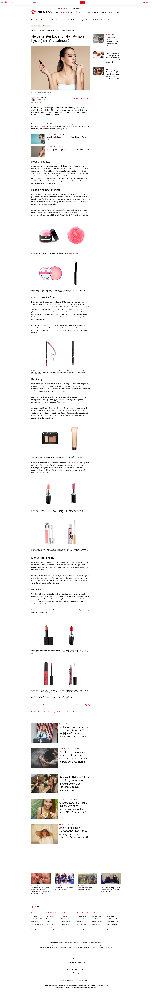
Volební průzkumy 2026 (37, 919)
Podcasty (103, 12)
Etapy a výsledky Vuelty (52, 919)
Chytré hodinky (99, 947)
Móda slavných (80, 20)
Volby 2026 (34, 916)
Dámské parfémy (73, 947)
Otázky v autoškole (111, 927)
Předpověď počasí (68, 942)
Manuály (71, 712)
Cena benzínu (84, 942)
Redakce (51, 959)
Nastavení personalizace (77, 962)
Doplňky (88, 20)
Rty (44, 712)
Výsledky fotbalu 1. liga (66, 919)
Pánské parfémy (108, 947)
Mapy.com (60, 942)
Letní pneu (80, 947)
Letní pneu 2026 (111, 916)
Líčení (94, 20)
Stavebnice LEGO (64, 947)
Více (117, 12)
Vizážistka (59, 712)
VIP (57, 12)
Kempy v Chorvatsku (97, 916)
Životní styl (79, 12)
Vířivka (104, 945)
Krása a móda (64, 12)
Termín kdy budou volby (37, 924)
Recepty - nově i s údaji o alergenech (69, 8)
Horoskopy (95, 12)
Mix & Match (70, 20)
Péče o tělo (36, 25)
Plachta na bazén (61, 945)
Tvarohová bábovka (81, 924)
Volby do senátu (35, 927)
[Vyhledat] (82, 2)
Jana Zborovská (42, 97)
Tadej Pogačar (49, 924)
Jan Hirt (48, 921)
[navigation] (2, 2)
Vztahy (110, 12)
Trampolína (69, 945)
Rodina (108, 34)
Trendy (43, 20)
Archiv (84, 959)
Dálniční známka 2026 (112, 919)
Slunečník (74, 945)
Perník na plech (80, 929)
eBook (77, 98)
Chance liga (64, 916)
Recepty (87, 12)
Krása (37, 20)
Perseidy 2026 (76, 942)
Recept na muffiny (81, 919)
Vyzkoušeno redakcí (103, 20)
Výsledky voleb (35, 921)
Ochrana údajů (61, 959)
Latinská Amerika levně (97, 927)
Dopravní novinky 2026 (112, 921)
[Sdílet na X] (89, 705)
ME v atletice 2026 (65, 924)
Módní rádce (50, 20)
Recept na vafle (80, 927)
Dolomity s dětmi (96, 929)
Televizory (93, 947)
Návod (66, 712)
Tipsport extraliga (65, 921)
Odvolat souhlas (109, 959)
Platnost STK (110, 929)
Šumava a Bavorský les (97, 921)
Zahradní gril (99, 945)
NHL (62, 929)
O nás (39, 959)
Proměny (62, 20)
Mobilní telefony (55, 947)
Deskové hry (87, 947)
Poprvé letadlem (95, 919)
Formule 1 (63, 927)
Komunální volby (35, 929)
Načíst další (44, 852)
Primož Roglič (49, 927)
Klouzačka (80, 945)
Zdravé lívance (80, 921)
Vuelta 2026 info (50, 916)
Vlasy (57, 20)
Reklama (91, 959)
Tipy (54, 712)
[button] (60, 68)
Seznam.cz (146, 2)
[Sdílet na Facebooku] (86, 705)
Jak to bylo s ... (64, 749)
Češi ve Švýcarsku (96, 924)
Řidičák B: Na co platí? (112, 924)
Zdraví (72, 12)
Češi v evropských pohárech (95, 942)
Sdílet (84, 98)
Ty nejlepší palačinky (81, 916)
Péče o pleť (47, 25)
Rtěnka (49, 712)
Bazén (54, 945)
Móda (32, 20)
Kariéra (44, 959)
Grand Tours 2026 (50, 929)
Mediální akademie (74, 959)
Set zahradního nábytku (89, 945)
